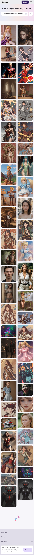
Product (3, 537)
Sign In (25, 2)
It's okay (27, 550)
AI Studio (4, 532)
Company (4, 541)
